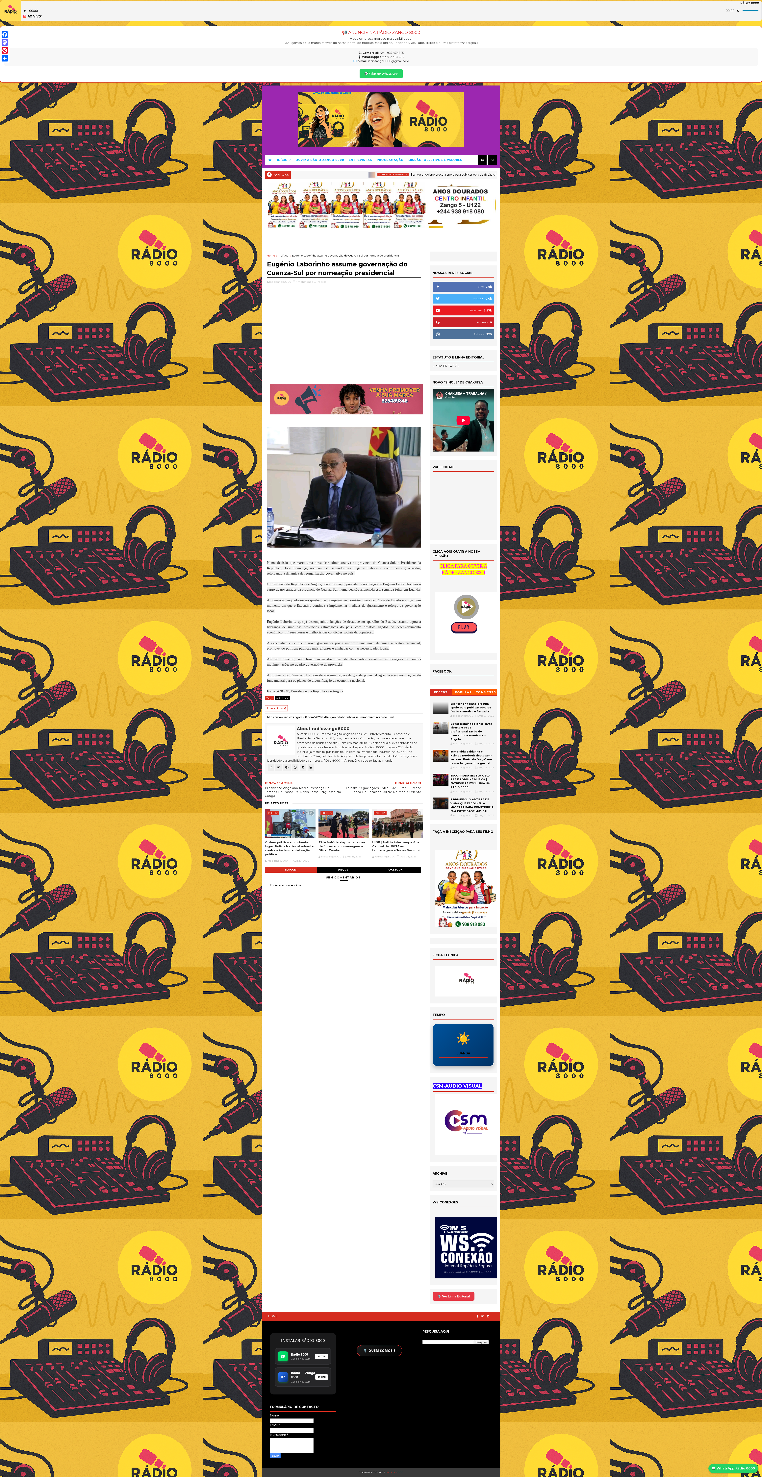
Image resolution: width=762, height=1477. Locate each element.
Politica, (322, 281)
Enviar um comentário (285, 885)
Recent (441, 692)
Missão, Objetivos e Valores (435, 160)
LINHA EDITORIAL (446, 366)
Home (271, 255)
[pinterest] (488, 1316)
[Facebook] (5, 34)
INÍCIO (282, 160)
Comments (486, 692)
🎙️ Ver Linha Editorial (453, 1296)
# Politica (282, 698)
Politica (283, 255)
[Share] (5, 58)
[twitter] (482, 1316)
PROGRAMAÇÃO (390, 160)
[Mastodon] (5, 42)
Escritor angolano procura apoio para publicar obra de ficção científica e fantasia (470, 707)
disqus (343, 869)
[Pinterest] (5, 50)
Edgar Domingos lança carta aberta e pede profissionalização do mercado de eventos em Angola (415, 174)
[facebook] (477, 1316)
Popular (463, 692)
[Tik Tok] (495, 1315)
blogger (291, 869)
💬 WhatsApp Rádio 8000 (733, 1468)
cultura (340, 174)
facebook (395, 869)
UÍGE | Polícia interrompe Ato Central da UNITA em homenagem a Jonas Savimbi (395, 846)
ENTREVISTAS (360, 160)
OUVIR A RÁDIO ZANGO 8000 (319, 160)
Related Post (277, 803)
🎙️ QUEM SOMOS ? (379, 1350)
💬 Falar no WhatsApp (381, 73)
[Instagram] (492, 1315)
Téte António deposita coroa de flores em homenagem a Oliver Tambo (341, 846)
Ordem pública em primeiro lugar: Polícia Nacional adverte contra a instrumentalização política (289, 848)
